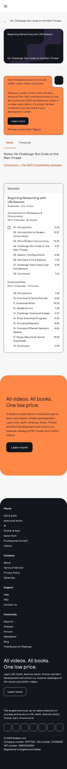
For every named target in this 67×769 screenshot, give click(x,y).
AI (5, 525)
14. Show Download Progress (30, 318)
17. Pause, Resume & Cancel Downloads (29, 338)
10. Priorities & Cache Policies (30, 298)
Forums (8, 631)
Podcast (8, 626)
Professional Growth (16, 540)
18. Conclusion (21, 345)
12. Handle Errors (23, 308)
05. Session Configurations (29, 254)
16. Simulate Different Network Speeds (31, 330)
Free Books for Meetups (18, 646)
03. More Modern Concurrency (31, 240)
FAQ (6, 599)
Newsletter (10, 636)
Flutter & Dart (12, 530)
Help (6, 594)
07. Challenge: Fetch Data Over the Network (31, 266)
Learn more (18, 120)
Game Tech (10, 535)
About (7, 562)
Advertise (9, 577)
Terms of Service (13, 567)
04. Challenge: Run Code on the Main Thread (31, 247)
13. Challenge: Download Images (31, 313)
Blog (6, 641)
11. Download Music (24, 303)
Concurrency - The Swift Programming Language (33, 164)
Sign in (37, 129)
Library (8, 545)
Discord (8, 621)
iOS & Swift (10, 515)
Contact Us (10, 604)
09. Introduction (22, 293)
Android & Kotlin (13, 520)
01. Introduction (22, 227)
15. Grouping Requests (26, 323)
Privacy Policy (12, 572)
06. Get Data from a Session (29, 259)
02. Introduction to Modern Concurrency (29, 234)
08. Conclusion (21, 273)
